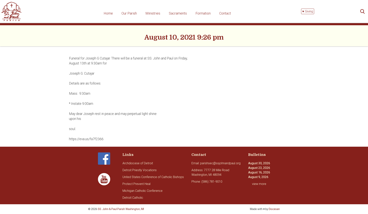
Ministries (152, 13)
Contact (225, 13)
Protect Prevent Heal (136, 184)
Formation (203, 13)
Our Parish (129, 13)
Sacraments (178, 13)
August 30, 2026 (259, 163)
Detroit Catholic (132, 197)
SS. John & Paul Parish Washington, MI (121, 209)
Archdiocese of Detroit (137, 163)
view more (259, 184)
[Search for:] (363, 11)
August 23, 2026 (259, 168)
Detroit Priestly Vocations (139, 170)
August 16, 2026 (259, 172)
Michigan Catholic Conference (142, 191)
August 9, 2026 (258, 177)
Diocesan (274, 209)
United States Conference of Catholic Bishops (153, 177)
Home (108, 13)
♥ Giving (307, 11)
